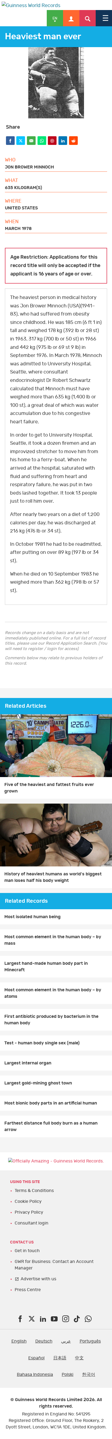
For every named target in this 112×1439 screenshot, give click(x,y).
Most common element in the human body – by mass (52, 940)
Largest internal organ (27, 1063)
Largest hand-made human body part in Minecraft (46, 966)
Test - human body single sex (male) (42, 1043)
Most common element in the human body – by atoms (52, 993)
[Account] (71, 18)
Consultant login (31, 1223)
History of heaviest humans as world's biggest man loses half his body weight (53, 877)
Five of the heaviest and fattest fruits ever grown (49, 787)
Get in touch (27, 1251)
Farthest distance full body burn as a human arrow (51, 1126)
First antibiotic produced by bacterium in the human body (51, 1019)
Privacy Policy (29, 1212)
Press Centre (28, 1290)
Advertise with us (38, 1279)
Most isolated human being (32, 917)
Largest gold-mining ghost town (38, 1083)
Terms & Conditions (34, 1190)
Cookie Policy (28, 1201)
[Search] (87, 18)
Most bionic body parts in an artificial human (50, 1103)
